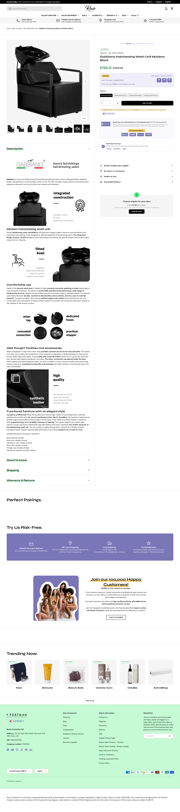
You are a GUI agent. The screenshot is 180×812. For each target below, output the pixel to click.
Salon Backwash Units (30, 28)
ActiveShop (161, 687)
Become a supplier (70, 742)
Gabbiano (103, 53)
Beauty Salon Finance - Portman (111, 742)
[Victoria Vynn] (104, 672)
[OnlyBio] (132, 672)
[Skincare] (47, 672)
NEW (124, 15)
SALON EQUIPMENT (69, 15)
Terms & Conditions (106, 755)
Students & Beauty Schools (73, 734)
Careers (66, 738)
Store (65, 725)
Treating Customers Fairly (109, 759)
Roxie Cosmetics (16, 781)
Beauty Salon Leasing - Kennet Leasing (113, 746)
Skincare (47, 687)
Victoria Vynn (104, 687)
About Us (66, 717)
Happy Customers (116, 617)
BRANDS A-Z (112, 15)
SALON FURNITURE (48, 15)
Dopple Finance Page (107, 738)
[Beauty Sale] (75, 672)
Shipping (102, 721)
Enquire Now (137, 211)
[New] (19, 672)
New (19, 687)
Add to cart (147, 103)
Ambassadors (68, 730)
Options (103, 91)
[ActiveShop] (160, 672)
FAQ (100, 734)
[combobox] (34, 8)
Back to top (90, 701)
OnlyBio (132, 687)
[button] (172, 8)
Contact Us (103, 717)
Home (9, 28)
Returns (102, 730)
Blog (64, 721)
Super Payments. (53, 2)
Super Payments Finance (108, 750)
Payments (103, 725)
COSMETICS (97, 15)
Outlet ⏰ (135, 15)
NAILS (84, 15)
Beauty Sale (75, 687)
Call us (150, 2)
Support (159, 2)
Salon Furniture (17, 28)
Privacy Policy (104, 763)
